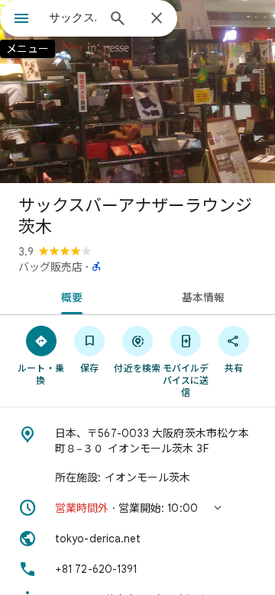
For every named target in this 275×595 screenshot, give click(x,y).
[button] (137, 508)
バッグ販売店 (50, 267)
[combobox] (72, 17)
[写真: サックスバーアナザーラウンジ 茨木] (137, 91)
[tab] (69, 296)
